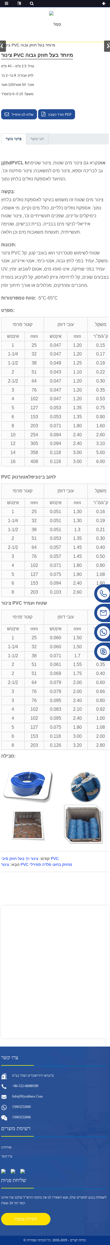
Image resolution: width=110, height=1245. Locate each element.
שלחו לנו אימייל (23, 115)
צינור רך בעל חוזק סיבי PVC (30, 858)
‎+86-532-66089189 (25, 1086)
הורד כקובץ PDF (60, 115)
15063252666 (21, 1107)
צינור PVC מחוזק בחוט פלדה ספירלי (36, 864)
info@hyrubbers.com (27, 1096)
